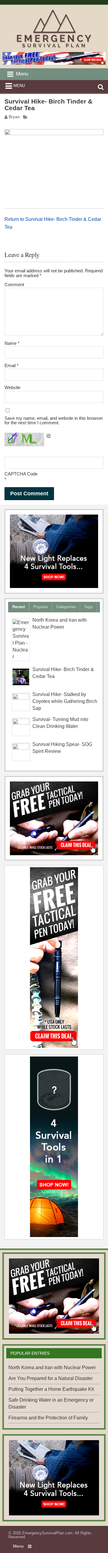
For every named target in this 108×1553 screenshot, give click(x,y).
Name (12, 343)
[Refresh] (49, 436)
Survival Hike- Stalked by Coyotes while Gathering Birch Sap (64, 701)
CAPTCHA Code (21, 474)
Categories (66, 607)
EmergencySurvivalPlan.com (47, 1533)
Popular (40, 607)
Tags (88, 607)
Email (11, 365)
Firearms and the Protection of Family (48, 1417)
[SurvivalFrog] (54, 551)
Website (12, 387)
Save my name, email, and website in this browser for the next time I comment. (53, 420)
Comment (14, 284)
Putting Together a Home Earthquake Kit (51, 1389)
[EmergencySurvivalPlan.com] (54, 48)
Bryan (14, 117)
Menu (19, 85)
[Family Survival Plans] (54, 818)
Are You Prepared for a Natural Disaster (50, 1378)
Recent (18, 607)
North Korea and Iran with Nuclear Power (52, 1367)
